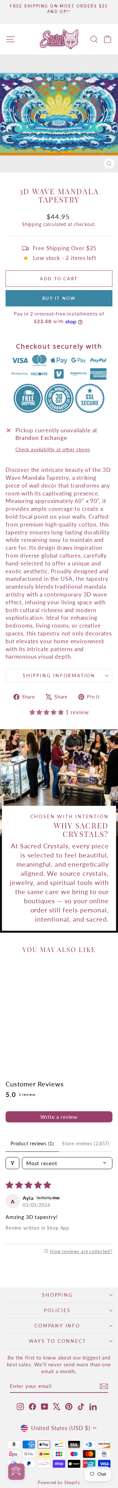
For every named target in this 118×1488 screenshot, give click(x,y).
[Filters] (12, 1163)
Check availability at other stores (52, 449)
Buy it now (59, 298)
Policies (57, 1310)
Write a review (59, 1117)
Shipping (32, 224)
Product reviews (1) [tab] (32, 1143)
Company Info (57, 1325)
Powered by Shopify (59, 1482)
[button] (48, 712)
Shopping (57, 1295)
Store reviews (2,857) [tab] (85, 1143)
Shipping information (59, 675)
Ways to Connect (57, 1341)
